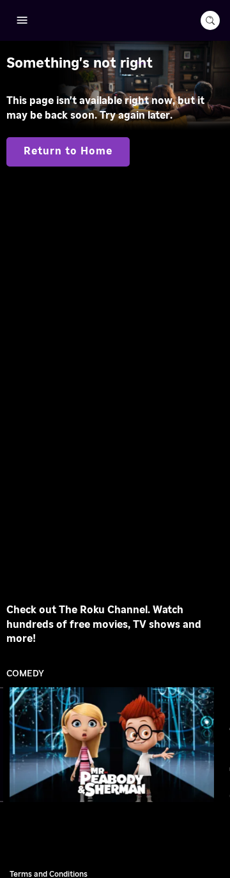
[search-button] (210, 20)
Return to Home (68, 151)
